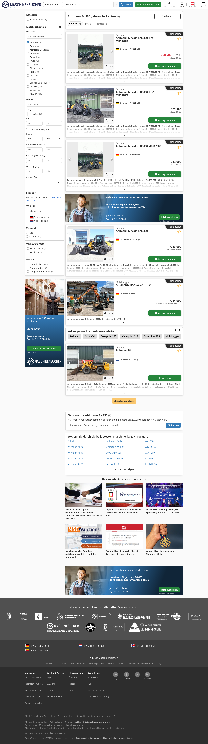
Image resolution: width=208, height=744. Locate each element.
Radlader (74, 336)
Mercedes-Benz (39, 49)
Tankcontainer (78, 663)
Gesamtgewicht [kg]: (36, 155)
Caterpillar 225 (152, 336)
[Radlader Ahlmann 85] (90, 363)
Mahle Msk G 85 (115, 663)
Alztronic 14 (112, 464)
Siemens (36, 68)
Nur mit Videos (38, 268)
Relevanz (168, 16)
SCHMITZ (36, 79)
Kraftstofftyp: (32, 177)
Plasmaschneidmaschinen (140, 663)
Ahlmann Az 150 (115, 446)
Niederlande (41, 220)
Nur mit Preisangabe (39, 129)
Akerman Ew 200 (115, 458)
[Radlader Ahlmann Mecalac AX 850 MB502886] (90, 159)
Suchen (127, 4)
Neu (32, 232)
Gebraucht (35, 236)
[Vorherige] (70, 51)
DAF (34, 64)
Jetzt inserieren (169, 217)
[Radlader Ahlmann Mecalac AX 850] (90, 244)
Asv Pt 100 (150, 446)
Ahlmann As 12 (75, 464)
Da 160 (149, 458)
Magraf (160, 663)
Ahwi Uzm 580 (113, 452)
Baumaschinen (38, 19)
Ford (34, 71)
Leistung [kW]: (33, 166)
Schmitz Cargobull (41, 82)
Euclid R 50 (151, 464)
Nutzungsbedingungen (113, 738)
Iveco (34, 60)
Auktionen (36, 252)
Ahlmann (35, 42)
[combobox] (44, 211)
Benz (34, 46)
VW (34, 75)
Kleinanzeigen (38, 248)
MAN (34, 53)
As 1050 (149, 441)
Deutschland (41, 217)
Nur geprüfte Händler (41, 271)
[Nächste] (112, 51)
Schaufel (90, 336)
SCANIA (36, 94)
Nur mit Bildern (39, 264)
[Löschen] (116, 4)
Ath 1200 (150, 452)
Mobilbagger (172, 336)
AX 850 (37, 114)
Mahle (63, 663)
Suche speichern (125, 400)
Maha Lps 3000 (96, 663)
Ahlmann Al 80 (75, 452)
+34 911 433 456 (39, 650)
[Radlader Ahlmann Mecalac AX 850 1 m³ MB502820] (90, 105)
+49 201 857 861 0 (40, 646)
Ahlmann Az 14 (114, 441)
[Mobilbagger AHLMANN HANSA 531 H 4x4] (90, 298)
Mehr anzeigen (125, 469)
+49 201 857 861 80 (94, 646)
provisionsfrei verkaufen (44, 348)
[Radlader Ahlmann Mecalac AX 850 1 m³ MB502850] (90, 51)
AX (32, 110)
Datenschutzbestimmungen (87, 738)
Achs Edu (72, 441)
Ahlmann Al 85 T (76, 458)
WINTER (36, 86)
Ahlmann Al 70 (75, 446)
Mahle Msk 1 (50, 663)
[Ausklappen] (124, 81)
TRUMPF (36, 90)
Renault (36, 57)
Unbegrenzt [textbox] (35, 211)
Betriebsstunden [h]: (36, 144)
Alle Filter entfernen (97, 23)
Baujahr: (30, 134)
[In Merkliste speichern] (179, 39)
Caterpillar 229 (130, 336)
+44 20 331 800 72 (146, 646)
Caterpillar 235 (108, 336)
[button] (203, 4)
